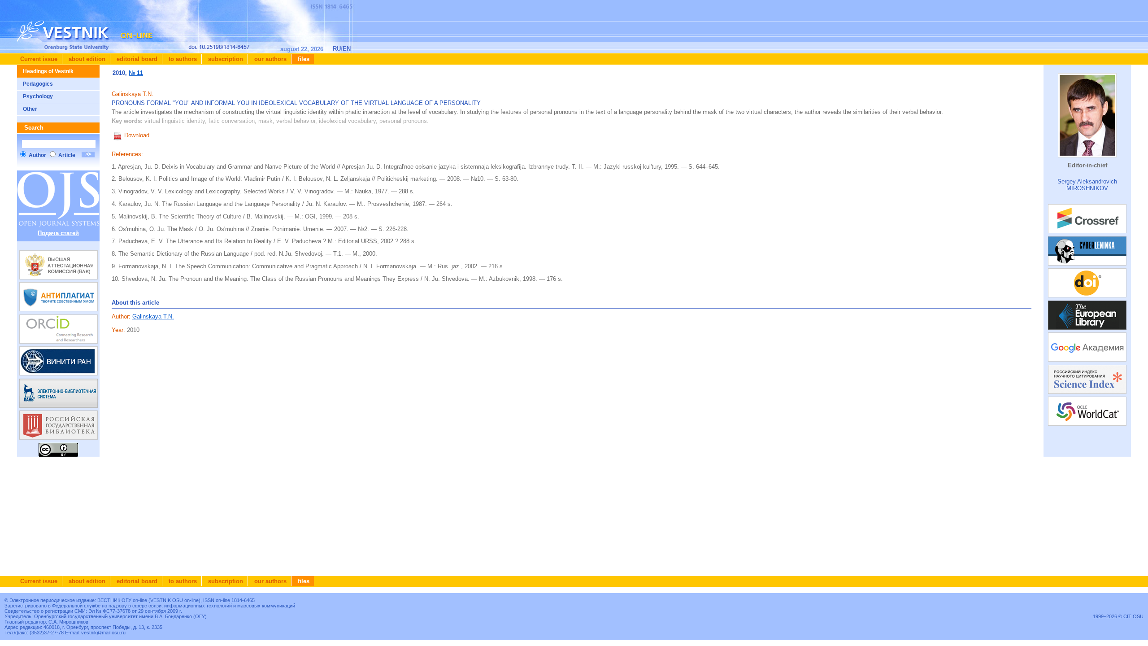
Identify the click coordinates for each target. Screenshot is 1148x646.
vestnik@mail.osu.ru (103, 632)
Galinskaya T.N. (153, 316)
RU (337, 48)
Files (302, 59)
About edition (86, 59)
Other (30, 109)
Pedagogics (38, 84)
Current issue (38, 59)
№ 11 (136, 73)
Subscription (224, 59)
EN (347, 48)
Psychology (38, 96)
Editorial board (136, 59)
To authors (182, 59)
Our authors (269, 59)
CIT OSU (1133, 616)
